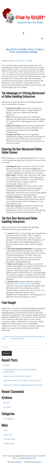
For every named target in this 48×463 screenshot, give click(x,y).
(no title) (6, 365)
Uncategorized (8, 419)
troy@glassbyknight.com (26, 458)
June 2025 (6, 407)
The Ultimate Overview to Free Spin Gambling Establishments (19, 370)
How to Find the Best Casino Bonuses (17, 376)
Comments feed (9, 439)
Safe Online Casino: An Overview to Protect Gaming (22, 380)
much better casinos (23, 284)
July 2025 (6, 403)
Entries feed (7, 435)
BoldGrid (18, 462)
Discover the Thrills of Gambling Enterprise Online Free (23, 385)
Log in (5, 430)
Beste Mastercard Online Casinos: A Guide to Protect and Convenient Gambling (25, 50)
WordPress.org (8, 443)
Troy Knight (28, 61)
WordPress (37, 462)
